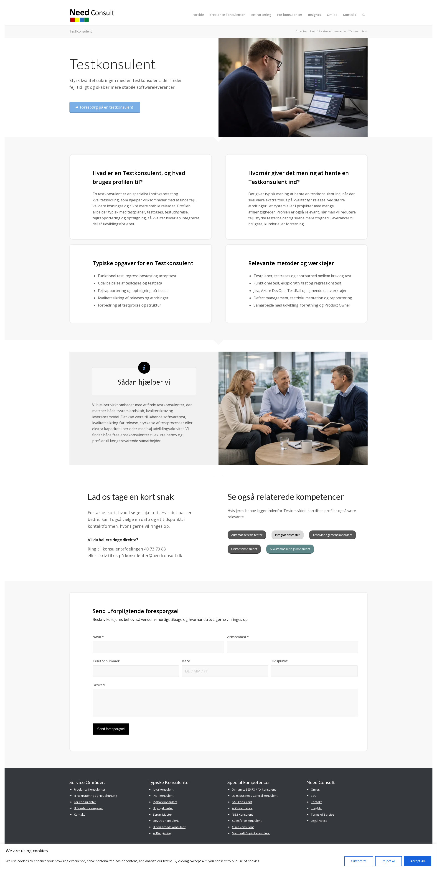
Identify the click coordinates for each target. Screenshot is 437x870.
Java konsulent (163, 789)
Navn (98, 636)
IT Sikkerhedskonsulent (169, 827)
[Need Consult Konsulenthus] (92, 15)
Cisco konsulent (243, 827)
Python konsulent (165, 802)
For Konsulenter (85, 802)
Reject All (388, 861)
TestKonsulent (80, 31)
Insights (316, 808)
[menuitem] (198, 15)
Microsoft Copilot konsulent (251, 833)
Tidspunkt (279, 661)
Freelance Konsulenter (89, 789)
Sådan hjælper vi (144, 382)
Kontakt (79, 814)
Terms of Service (322, 814)
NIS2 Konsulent (242, 814)
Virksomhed (238, 636)
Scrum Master (162, 814)
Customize (359, 861)
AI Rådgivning (162, 833)
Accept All (417, 861)
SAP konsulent (242, 802)
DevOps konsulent (166, 821)
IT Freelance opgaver (88, 808)
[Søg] (363, 15)
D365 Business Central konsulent (254, 796)
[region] (218, 857)
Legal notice (319, 821)
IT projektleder (163, 808)
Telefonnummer (106, 661)
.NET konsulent (163, 796)
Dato (186, 661)
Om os (315, 789)
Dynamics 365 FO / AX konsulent (254, 789)
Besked (99, 684)
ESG (314, 796)
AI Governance (242, 808)
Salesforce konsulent (247, 821)
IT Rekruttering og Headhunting (95, 796)
